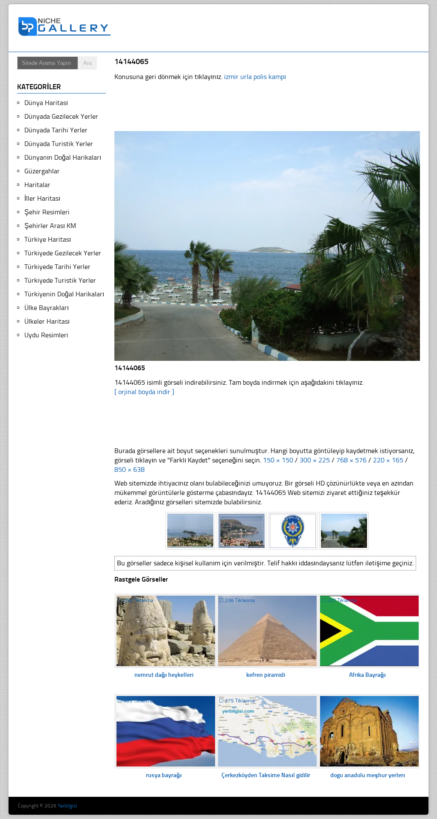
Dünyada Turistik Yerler (58, 144)
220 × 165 (388, 460)
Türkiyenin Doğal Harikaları (64, 294)
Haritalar (37, 185)
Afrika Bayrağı (367, 675)
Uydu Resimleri (46, 335)
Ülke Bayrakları (46, 308)
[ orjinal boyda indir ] (144, 392)
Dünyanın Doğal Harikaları (62, 157)
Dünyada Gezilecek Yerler (61, 116)
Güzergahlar (42, 171)
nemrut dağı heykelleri (163, 675)
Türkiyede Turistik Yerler (60, 280)
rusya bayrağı (164, 775)
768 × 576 (351, 460)
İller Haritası (42, 198)
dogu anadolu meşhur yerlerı (367, 775)
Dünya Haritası (46, 103)
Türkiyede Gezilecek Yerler (62, 253)
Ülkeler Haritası (47, 321)
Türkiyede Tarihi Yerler (57, 267)
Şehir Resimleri (47, 212)
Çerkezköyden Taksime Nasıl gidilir (265, 775)
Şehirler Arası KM (50, 226)
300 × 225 (315, 460)
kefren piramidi (265, 675)
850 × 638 (129, 469)
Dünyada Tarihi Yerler (55, 130)
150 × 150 (278, 460)
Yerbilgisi (67, 806)
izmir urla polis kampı (255, 77)
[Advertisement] (271, 28)
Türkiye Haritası (47, 239)
